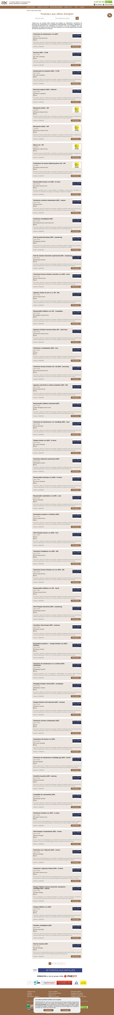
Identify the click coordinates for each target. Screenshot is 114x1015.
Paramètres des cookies (77, 993)
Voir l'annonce (75, 46)
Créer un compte (109, 4)
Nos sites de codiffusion (33, 996)
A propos (82, 7)
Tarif (76, 7)
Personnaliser (48, 1010)
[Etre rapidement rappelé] (109, 15)
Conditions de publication (77, 995)
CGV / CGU (72, 1003)
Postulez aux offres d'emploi (57, 14)
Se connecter (99, 4)
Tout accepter (65, 1010)
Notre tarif (29, 995)
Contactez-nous (31, 991)
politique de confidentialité (40, 1004)
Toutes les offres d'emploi (54, 993)
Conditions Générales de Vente (78, 996)
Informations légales (76, 991)
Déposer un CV (68, 7)
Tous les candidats (53, 991)
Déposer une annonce (43, 7)
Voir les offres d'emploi (56, 7)
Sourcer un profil (31, 7)
